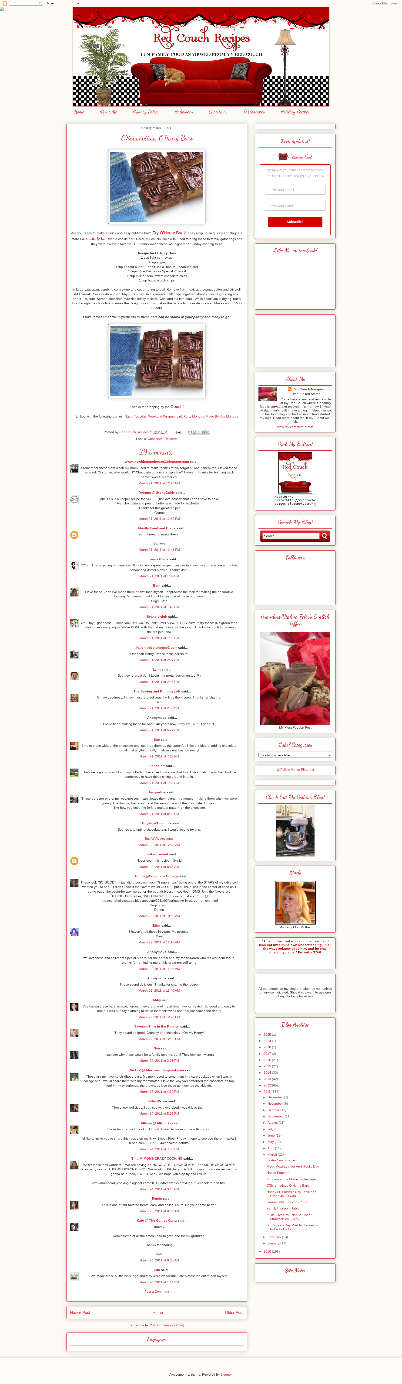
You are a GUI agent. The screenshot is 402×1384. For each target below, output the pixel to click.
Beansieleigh (157, 616)
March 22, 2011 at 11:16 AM (159, 942)
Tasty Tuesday (135, 416)
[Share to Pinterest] (207, 432)
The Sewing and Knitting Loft (157, 691)
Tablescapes (254, 112)
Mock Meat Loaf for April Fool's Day (293, 1166)
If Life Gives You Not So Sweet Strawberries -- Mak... (289, 1217)
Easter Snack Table (281, 1160)
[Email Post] (178, 432)
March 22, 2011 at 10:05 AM (159, 916)
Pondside (156, 766)
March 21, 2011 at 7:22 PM (159, 756)
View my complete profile (295, 427)
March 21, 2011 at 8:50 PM (159, 814)
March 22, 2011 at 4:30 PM (159, 1091)
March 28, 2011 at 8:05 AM (159, 1260)
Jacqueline (157, 792)
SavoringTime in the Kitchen (156, 1026)
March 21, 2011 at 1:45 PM (159, 607)
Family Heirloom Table (283, 1208)
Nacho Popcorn (278, 1173)
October (274, 1110)
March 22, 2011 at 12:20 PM (159, 1017)
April (271, 1148)
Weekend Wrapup (161, 416)
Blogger (226, 1374)
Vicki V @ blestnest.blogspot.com (157, 1070)
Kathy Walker (157, 1101)
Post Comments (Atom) (167, 1325)
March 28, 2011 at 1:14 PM (159, 1282)
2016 (268, 1060)
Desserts (171, 439)
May (271, 1142)
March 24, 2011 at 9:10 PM (159, 1189)
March (273, 1154)
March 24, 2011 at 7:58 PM (159, 1149)
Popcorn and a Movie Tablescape (291, 1179)
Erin (157, 1270)
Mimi (157, 925)
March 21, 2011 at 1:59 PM (159, 638)
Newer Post (80, 1312)
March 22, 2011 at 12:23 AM (159, 845)
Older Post (234, 1312)
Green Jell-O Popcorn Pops (287, 1202)
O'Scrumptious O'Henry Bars (288, 1185)
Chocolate (155, 439)
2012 (268, 1085)
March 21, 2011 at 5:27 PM (159, 730)
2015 (268, 1066)
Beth (157, 585)
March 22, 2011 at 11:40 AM (159, 990)
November (276, 1103)
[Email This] (190, 432)
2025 (268, 1034)
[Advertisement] (295, 339)
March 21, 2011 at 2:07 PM (159, 660)
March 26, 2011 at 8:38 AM (159, 1211)
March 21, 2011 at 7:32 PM (159, 783)
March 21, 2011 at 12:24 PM (159, 483)
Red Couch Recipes (308, 389)
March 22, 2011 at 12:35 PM (159, 1039)
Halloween (183, 112)
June (272, 1135)
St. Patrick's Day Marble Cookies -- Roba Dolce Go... (292, 1227)
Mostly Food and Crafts (157, 528)
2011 (267, 1091)
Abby (157, 1000)
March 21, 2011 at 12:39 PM (159, 519)
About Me (108, 112)
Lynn (157, 669)
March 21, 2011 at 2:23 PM (159, 682)
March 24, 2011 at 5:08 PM (159, 1113)
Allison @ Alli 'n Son (157, 1123)
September (276, 1116)
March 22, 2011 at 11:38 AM (159, 969)
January (274, 1243)
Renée (157, 1198)
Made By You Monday (222, 416)
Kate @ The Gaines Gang (157, 1220)
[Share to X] (199, 432)
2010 (268, 1251)
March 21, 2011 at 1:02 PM (159, 576)
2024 (268, 1041)
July (271, 1129)
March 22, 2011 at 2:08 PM (159, 1060)
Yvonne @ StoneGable (157, 492)
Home (79, 112)
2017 (268, 1053)
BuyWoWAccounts (157, 823)
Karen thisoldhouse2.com (156, 647)
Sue (157, 739)
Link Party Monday (190, 416)
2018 (268, 1047)
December (276, 1097)
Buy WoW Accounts (159, 838)
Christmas (218, 112)
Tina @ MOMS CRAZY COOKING (156, 1158)
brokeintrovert (157, 854)
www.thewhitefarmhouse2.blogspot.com (157, 461)
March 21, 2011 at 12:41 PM (159, 550)
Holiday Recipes (295, 112)
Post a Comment (156, 1291)
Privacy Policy (146, 112)
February (275, 1237)
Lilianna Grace (156, 559)
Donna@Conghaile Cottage (157, 876)
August (273, 1122)
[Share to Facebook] (203, 432)
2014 (268, 1072)
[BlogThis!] (194, 432)
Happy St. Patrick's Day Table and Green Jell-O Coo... (291, 1194)
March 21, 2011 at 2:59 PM (159, 708)
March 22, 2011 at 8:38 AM (159, 867)
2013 (268, 1079)
